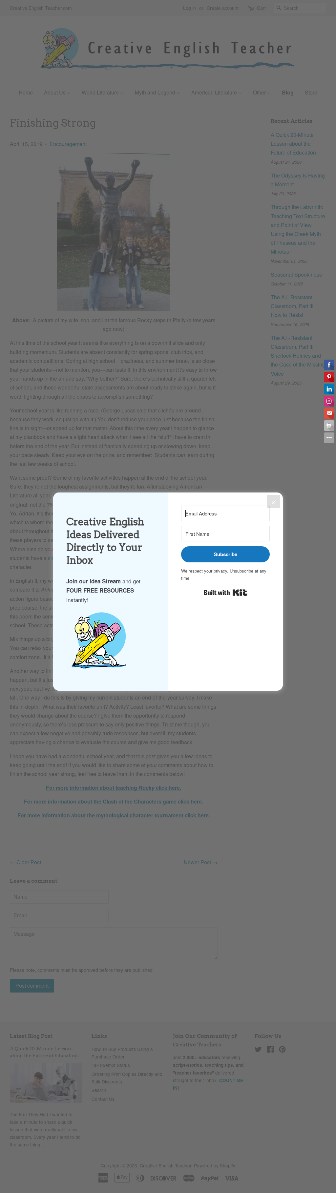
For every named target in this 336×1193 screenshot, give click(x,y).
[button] (110, 644)
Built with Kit (225, 592)
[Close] (273, 501)
